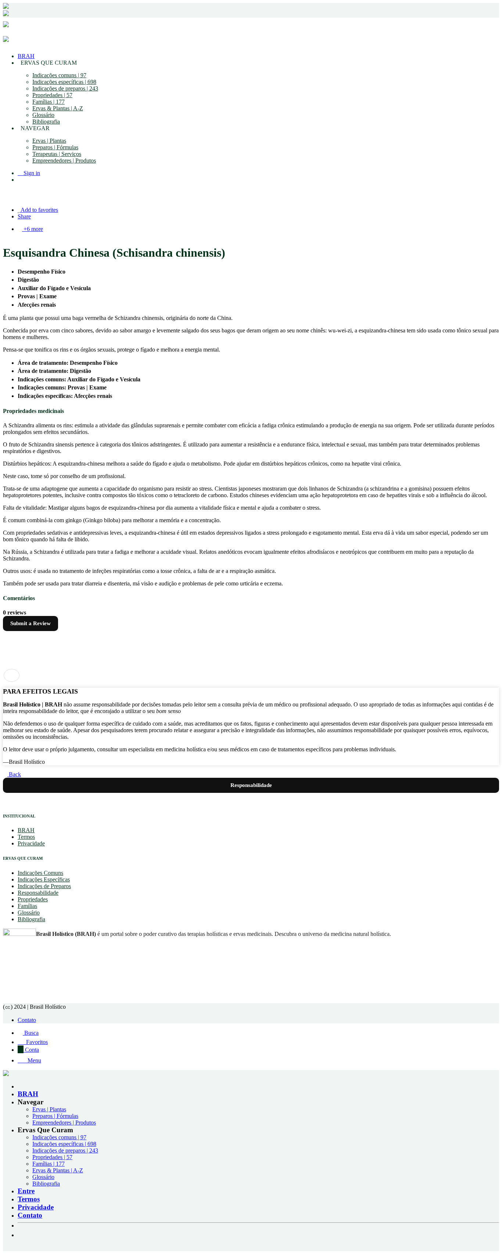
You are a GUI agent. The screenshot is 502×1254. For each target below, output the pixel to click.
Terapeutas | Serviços (56, 154)
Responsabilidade (38, 893)
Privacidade (31, 843)
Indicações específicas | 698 (64, 82)
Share (24, 216)
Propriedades (33, 899)
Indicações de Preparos (44, 886)
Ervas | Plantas (49, 141)
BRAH (26, 56)
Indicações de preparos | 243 (65, 88)
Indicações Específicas (44, 879)
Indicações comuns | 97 (59, 75)
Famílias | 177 (48, 102)
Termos (26, 837)
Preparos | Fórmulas (55, 147)
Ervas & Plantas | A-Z (57, 108)
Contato (27, 1020)
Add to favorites (38, 210)
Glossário (43, 115)
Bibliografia (46, 121)
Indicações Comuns (40, 873)
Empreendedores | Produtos (64, 160)
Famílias (27, 906)
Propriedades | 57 (52, 95)
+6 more (32, 229)
